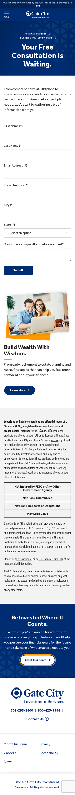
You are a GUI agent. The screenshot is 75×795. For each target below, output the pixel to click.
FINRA (34, 430)
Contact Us (35, 719)
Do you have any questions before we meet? (34, 244)
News (8, 762)
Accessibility (48, 753)
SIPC (44, 430)
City (6, 205)
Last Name (11, 145)
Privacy (44, 744)
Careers (10, 753)
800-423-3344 (49, 710)
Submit (18, 270)
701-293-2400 (22, 710)
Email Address (13, 165)
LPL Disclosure (24, 559)
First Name (11, 126)
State (7, 224)
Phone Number (14, 185)
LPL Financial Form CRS (50, 559)
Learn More (18, 390)
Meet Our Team (35, 660)
